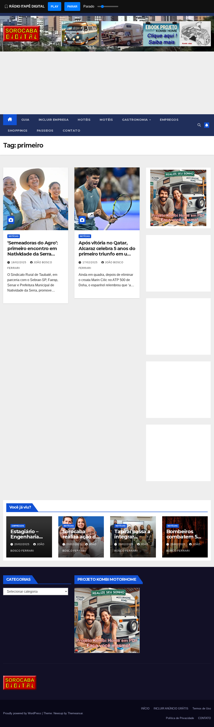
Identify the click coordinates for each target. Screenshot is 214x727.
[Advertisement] (107, 83)
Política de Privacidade (180, 718)
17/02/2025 (90, 262)
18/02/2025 (19, 262)
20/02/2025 (22, 544)
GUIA (25, 120)
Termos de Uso (201, 708)
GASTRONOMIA (135, 120)
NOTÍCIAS (14, 236)
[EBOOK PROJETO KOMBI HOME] (178, 197)
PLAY (54, 6)
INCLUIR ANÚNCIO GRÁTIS (171, 708)
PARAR (72, 6)
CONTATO (71, 130)
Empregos (18, 526)
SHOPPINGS (18, 130)
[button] (199, 125)
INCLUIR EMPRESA (54, 120)
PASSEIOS (45, 130)
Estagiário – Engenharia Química (24, 536)
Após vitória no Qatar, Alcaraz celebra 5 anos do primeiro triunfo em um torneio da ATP (107, 251)
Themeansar (75, 713)
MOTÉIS (106, 120)
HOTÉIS (84, 120)
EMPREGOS (169, 120)
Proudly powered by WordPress (22, 713)
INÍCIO (145, 708)
